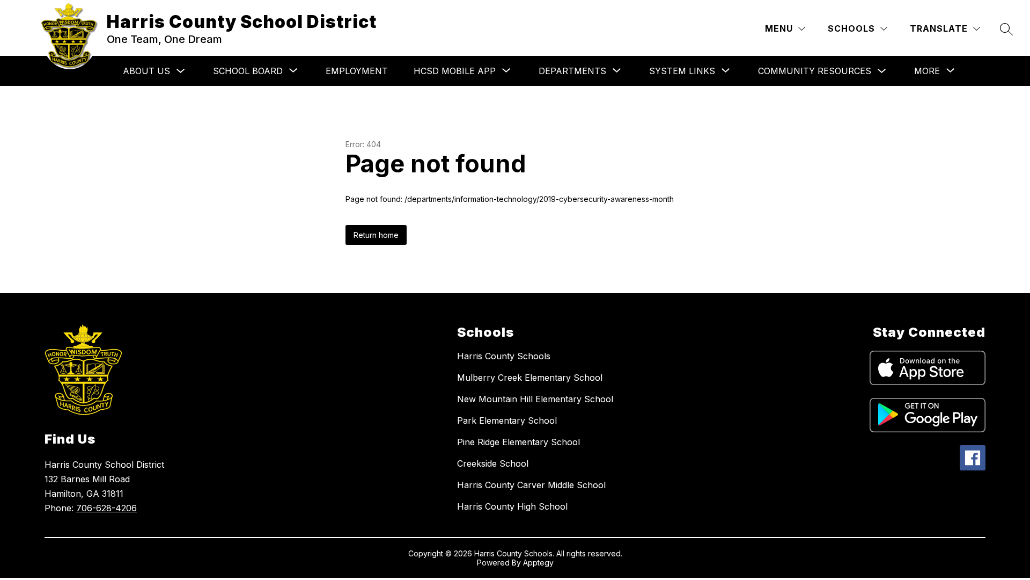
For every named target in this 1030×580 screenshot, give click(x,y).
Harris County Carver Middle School (531, 485)
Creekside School (492, 463)
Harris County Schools (503, 356)
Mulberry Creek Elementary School (529, 377)
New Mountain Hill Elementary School (535, 399)
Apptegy (538, 562)
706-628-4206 (106, 508)
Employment (357, 71)
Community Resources (814, 71)
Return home (376, 235)
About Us (146, 71)
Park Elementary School (507, 420)
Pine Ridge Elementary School (518, 442)
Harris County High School (512, 506)
